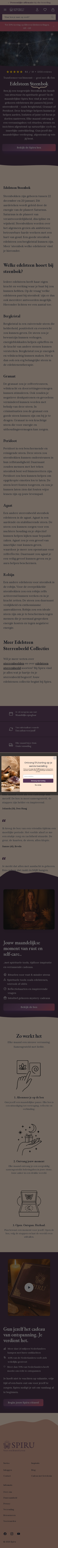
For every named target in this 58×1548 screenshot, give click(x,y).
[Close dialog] (54, 758)
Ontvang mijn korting (38, 780)
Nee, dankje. (38, 785)
